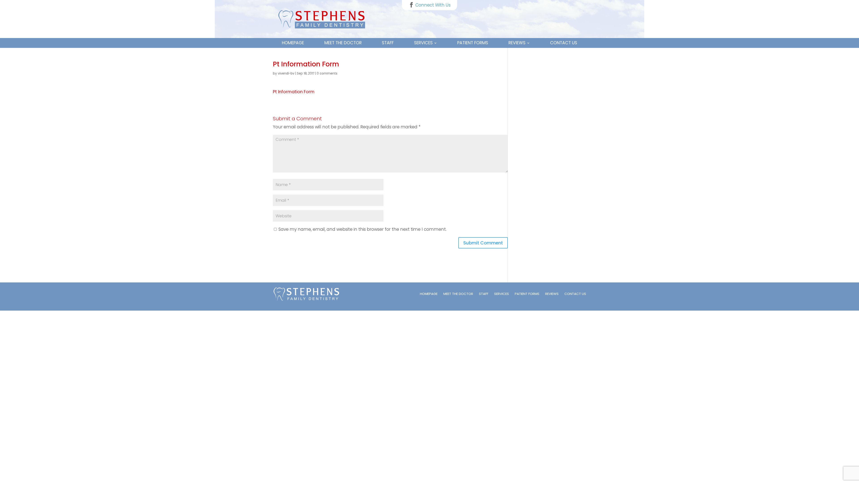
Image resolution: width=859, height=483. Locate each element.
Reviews (516, 43)
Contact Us (563, 43)
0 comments (327, 73)
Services (423, 43)
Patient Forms (472, 43)
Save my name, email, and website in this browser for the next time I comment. (363, 229)
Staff (388, 43)
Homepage (293, 43)
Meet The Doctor (343, 43)
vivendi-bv (286, 73)
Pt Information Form (294, 92)
